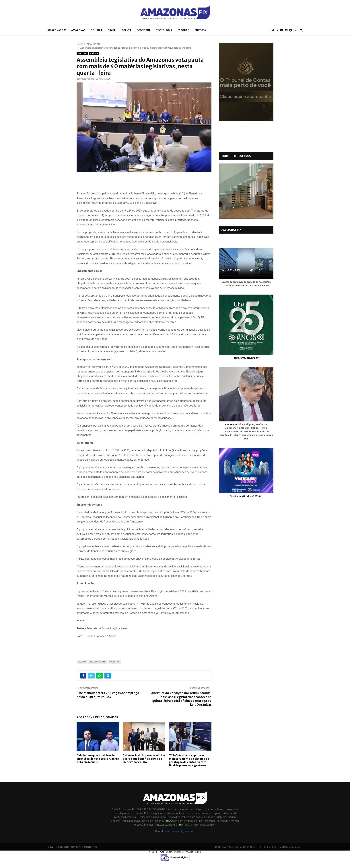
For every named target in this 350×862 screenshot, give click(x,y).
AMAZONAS (78, 30)
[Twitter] (274, 30)
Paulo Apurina (87, 79)
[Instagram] (278, 30)
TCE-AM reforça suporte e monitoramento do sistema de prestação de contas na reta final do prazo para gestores (189, 760)
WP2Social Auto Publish (160, 852)
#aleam (82, 662)
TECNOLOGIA (164, 30)
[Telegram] (291, 30)
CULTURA (200, 30)
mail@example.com (289, 847)
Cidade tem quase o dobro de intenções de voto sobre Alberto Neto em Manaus (98, 759)
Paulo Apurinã (233, 424)
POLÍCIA (126, 30)
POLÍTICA (96, 30)
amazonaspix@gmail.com (180, 831)
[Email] (287, 30)
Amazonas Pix (56, 30)
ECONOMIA (143, 30)
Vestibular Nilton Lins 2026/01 (246, 496)
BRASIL (112, 30)
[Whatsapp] (296, 30)
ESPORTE (183, 30)
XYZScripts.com (193, 852)
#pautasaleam (97, 662)
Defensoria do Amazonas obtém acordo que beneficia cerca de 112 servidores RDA (144, 759)
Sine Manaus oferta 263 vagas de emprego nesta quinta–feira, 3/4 (108, 695)
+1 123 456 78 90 (267, 847)
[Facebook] (270, 30)
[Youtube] (282, 30)
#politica (114, 662)
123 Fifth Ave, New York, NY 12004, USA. (235, 847)
